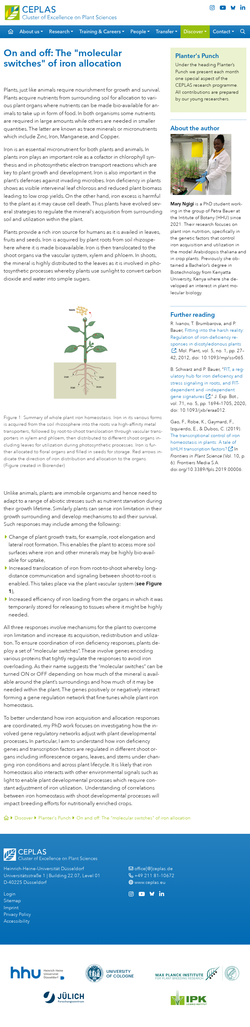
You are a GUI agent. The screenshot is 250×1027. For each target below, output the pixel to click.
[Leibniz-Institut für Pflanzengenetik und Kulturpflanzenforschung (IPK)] (189, 997)
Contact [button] (221, 31)
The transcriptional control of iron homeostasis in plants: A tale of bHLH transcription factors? (205, 442)
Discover (24, 818)
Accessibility (17, 921)
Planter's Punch (54, 818)
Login (10, 894)
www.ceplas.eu (150, 882)
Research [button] (59, 31)
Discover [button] (193, 31)
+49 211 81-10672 (154, 876)
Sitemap (12, 901)
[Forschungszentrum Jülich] (63, 997)
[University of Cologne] (109, 973)
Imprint (11, 908)
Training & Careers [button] (100, 31)
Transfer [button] (165, 31)
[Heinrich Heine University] (37, 973)
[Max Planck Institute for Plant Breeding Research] (197, 973)
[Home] (6, 818)
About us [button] (29, 31)
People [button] (138, 31)
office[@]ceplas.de (153, 869)
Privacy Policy (17, 914)
